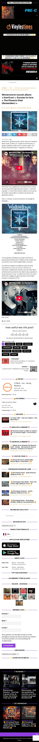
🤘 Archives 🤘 (19, 414)
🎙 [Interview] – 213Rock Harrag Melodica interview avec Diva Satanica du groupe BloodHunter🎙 (30, 694)
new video (27, 351)
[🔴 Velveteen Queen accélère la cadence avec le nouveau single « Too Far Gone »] (5, 433)
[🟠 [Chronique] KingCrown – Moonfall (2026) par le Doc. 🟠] (30, 712)
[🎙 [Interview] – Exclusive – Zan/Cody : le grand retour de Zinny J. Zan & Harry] (11, 680)
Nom (4, 621)
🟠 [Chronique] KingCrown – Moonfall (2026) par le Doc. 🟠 (30, 724)
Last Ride (16, 347)
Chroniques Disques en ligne (19, 469)
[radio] (12, 334)
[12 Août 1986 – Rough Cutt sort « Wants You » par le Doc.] (31, 597)
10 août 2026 (15, 504)
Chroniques (7, 347)
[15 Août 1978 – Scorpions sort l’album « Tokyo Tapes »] (31, 591)
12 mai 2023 (6, 108)
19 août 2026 (15, 495)
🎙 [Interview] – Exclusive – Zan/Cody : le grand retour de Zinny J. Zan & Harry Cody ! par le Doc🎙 (11, 694)
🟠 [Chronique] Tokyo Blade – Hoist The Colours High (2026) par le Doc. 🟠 (23, 482)
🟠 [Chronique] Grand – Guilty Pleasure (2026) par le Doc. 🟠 (23, 473)
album (19, 344)
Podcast (14, 354)
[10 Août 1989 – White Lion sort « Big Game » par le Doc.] (19, 603)
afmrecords (10, 344)
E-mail (5, 628)
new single (16, 351)
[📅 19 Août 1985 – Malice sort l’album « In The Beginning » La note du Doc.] (15, 591)
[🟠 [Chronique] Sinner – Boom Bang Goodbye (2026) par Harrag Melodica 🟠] (5, 502)
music (24, 347)
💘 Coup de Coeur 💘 (19, 456)
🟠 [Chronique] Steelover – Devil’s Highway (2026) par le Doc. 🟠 (21, 492)
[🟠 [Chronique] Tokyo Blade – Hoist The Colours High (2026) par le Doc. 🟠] (5, 484)
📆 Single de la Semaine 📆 (19, 427)
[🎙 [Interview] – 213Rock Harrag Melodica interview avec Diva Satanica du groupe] (30, 680)
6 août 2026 (14, 436)
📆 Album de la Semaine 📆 (19, 442)
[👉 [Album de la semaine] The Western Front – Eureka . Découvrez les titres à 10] (5, 447)
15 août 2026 (15, 463)
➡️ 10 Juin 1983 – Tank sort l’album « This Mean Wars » (23, 418)
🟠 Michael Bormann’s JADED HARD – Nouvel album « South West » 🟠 (22, 460)
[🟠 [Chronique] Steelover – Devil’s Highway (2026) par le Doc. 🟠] (5, 493)
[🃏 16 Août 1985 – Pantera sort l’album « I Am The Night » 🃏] (23, 591)
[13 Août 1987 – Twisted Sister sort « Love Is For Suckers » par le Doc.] (15, 597)
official (5, 354)
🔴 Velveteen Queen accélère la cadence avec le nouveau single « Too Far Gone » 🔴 (23, 432)
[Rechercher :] (19, 82)
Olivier (14, 108)
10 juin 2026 (15, 421)
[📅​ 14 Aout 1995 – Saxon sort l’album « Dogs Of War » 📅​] (7, 597)
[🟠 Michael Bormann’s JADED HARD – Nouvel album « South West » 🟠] (5, 462)
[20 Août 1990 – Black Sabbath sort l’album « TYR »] (7, 591)
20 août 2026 (15, 476)
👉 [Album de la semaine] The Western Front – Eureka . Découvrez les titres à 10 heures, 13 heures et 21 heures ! (23, 446)
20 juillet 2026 (15, 450)
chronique (27, 344)
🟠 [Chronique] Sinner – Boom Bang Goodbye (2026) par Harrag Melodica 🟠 (23, 501)
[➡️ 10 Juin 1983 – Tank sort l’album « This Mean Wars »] (5, 420)
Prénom (5, 614)
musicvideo (6, 351)
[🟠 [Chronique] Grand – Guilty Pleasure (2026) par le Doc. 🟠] (5, 474)
